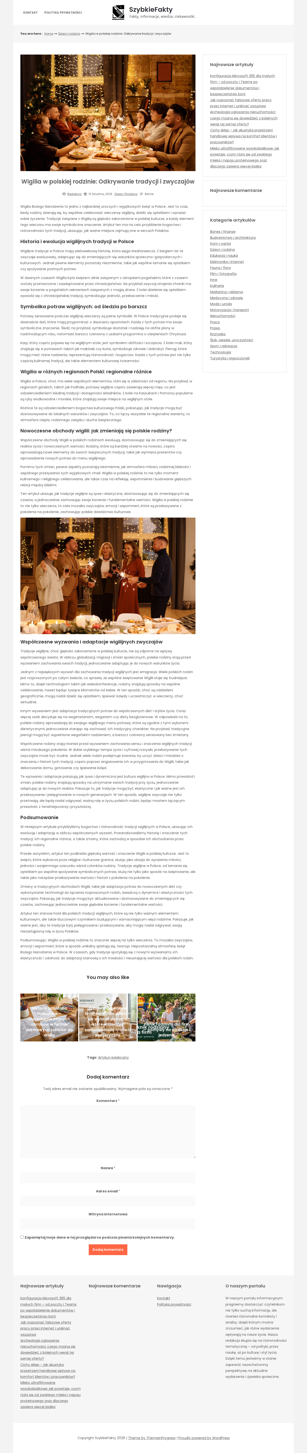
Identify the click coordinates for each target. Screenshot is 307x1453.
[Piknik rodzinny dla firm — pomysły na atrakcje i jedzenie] (166, 1017)
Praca (215, 322)
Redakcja (74, 194)
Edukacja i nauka (224, 255)
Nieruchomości (222, 315)
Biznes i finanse (223, 231)
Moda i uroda (221, 304)
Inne (213, 279)
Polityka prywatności (63, 13)
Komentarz (108, 1100)
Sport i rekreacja (223, 346)
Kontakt (30, 13)
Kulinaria (217, 285)
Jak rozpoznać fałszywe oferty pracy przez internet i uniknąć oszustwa (45, 1328)
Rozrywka (217, 334)
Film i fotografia (223, 273)
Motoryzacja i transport (229, 309)
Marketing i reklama (226, 292)
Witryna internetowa (108, 1214)
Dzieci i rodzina (69, 34)
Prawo (215, 328)
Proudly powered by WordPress (204, 1438)
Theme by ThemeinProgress (152, 1438)
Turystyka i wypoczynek (230, 358)
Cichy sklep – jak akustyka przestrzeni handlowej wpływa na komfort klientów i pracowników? (243, 136)
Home (48, 34)
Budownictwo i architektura (233, 237)
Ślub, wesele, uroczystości (231, 340)
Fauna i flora (220, 267)
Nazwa (108, 1168)
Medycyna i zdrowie (226, 298)
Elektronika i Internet (227, 261)
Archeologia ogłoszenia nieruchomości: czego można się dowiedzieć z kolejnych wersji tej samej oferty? (243, 118)
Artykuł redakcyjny (113, 1057)
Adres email (108, 1191)
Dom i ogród (220, 243)
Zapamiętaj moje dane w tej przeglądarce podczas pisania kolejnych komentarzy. (99, 1237)
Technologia (220, 352)
